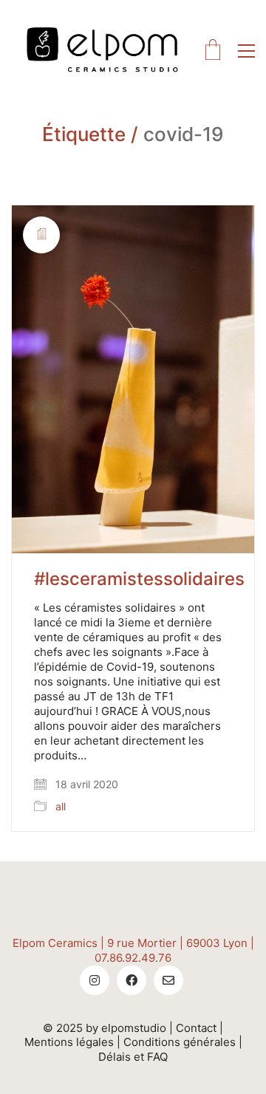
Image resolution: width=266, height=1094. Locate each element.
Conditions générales (179, 1042)
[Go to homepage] (103, 50)
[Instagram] (94, 980)
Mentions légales (69, 1042)
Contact (196, 1028)
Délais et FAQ (133, 1057)
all (60, 806)
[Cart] (212, 50)
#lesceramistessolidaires (139, 579)
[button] (246, 51)
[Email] (168, 980)
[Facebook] (131, 980)
